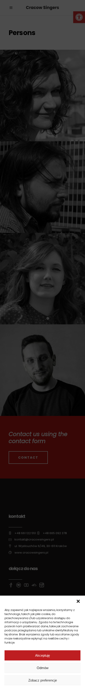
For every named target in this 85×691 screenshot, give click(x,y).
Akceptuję (42, 655)
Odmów (43, 668)
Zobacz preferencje (42, 680)
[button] (78, 601)
